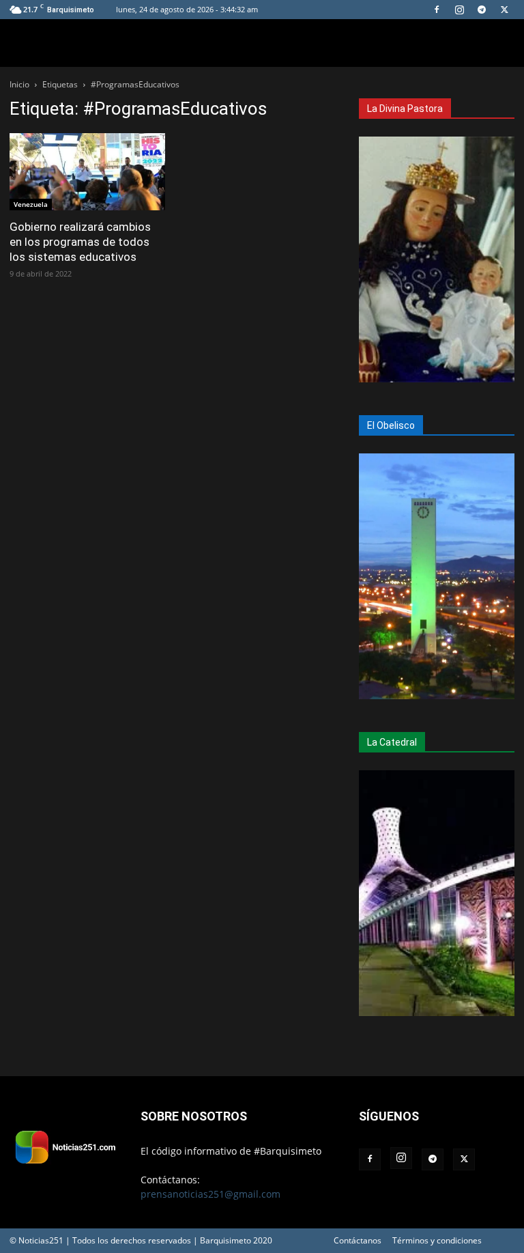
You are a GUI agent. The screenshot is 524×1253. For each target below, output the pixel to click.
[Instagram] (459, 9)
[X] (504, 9)
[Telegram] (481, 9)
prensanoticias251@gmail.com (210, 1193)
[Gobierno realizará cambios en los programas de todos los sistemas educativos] (87, 171)
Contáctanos (357, 1240)
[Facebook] (436, 9)
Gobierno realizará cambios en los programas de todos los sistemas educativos (80, 242)
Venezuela (31, 204)
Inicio (19, 84)
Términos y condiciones (437, 1240)
